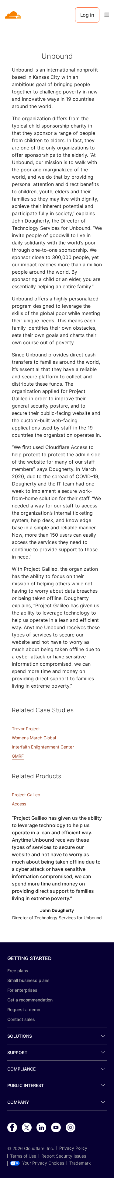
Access (19, 803)
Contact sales (21, 1019)
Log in (87, 15)
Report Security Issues (63, 1156)
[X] (27, 1128)
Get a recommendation (30, 999)
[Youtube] (56, 1128)
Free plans (17, 970)
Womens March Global (34, 737)
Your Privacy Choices (43, 1163)
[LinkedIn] (41, 1128)
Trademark (80, 1163)
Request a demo (23, 1009)
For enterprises (22, 990)
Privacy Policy (73, 1148)
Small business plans (28, 980)
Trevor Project (26, 728)
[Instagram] (70, 1128)
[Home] (13, 15)
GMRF (18, 756)
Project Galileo (26, 794)
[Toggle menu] (106, 15)
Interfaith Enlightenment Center (43, 746)
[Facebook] (12, 1128)
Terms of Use (23, 1156)
